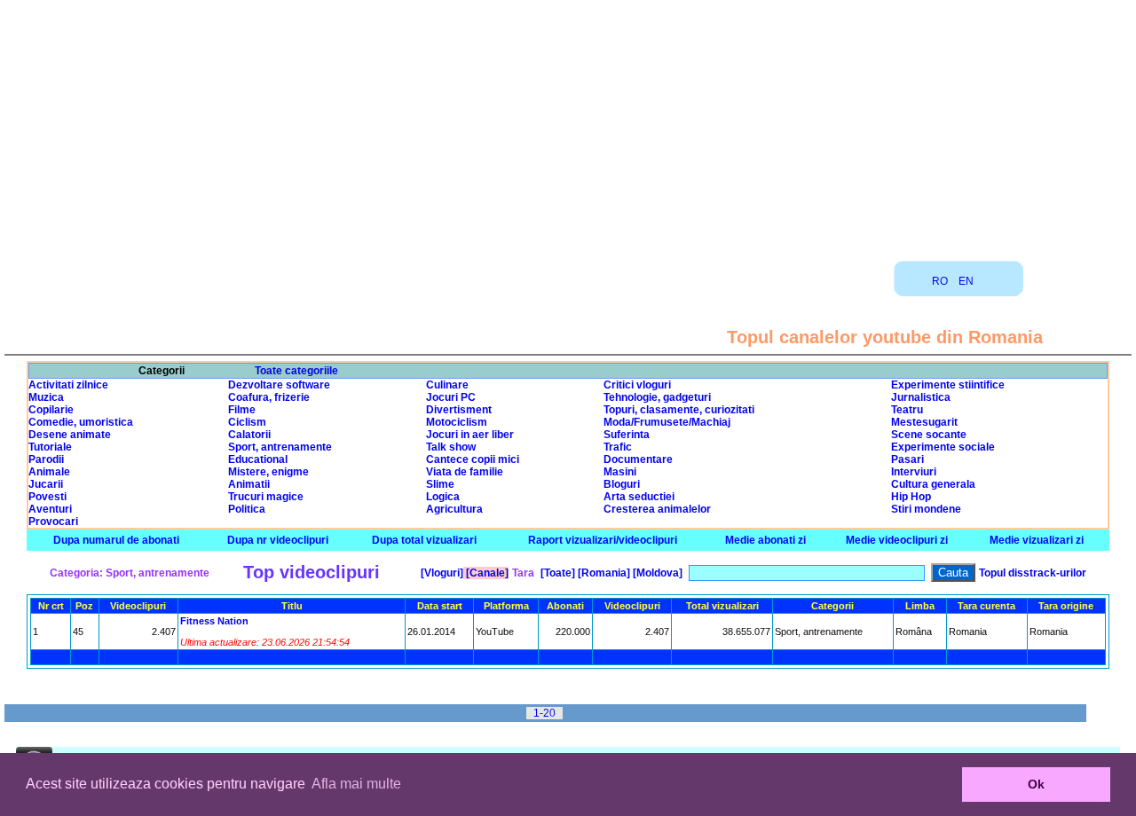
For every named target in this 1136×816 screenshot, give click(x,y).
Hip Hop (911, 496)
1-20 (544, 713)
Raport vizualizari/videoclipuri (602, 540)
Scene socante (928, 434)
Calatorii (249, 434)
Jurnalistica (921, 397)
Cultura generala (933, 484)
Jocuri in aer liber (470, 434)
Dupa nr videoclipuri (277, 540)
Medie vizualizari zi (1037, 540)
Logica (443, 496)
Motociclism (456, 422)
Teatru (907, 410)
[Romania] (602, 573)
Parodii (46, 459)
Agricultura (454, 509)
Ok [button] (1036, 784)
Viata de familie (464, 472)
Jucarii (45, 484)
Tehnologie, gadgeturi (657, 397)
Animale (49, 472)
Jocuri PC (451, 397)
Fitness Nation (214, 621)
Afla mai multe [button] (356, 783)
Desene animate (69, 434)
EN (966, 281)
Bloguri (622, 484)
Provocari (53, 521)
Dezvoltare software (279, 385)
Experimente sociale (943, 447)
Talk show (451, 447)
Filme (242, 410)
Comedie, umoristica (80, 422)
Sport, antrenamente (280, 447)
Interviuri (913, 472)
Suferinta (627, 434)
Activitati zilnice (68, 385)
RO (940, 281)
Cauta (953, 572)
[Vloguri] (440, 573)
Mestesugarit (924, 422)
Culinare (447, 385)
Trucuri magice (266, 496)
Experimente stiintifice (948, 385)
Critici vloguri (637, 385)
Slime (440, 484)
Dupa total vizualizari (424, 540)
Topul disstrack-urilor (1032, 573)
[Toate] (556, 573)
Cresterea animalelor (657, 509)
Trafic (618, 447)
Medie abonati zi (765, 540)
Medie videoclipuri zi (897, 540)
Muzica (46, 397)
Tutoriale (50, 447)
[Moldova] (656, 573)
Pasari (907, 459)
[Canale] (486, 573)
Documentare (638, 459)
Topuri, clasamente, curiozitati (679, 410)
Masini (620, 472)
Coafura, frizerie (269, 397)
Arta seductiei (639, 496)
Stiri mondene (926, 509)
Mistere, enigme (268, 472)
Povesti (47, 496)
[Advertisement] (568, 124)
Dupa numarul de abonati (116, 540)
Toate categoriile (296, 371)
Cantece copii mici (472, 459)
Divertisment (459, 410)
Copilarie (51, 410)
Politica (246, 509)
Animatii (249, 484)
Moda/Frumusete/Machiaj (667, 422)
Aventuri (50, 509)
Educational (258, 459)
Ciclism (247, 422)
